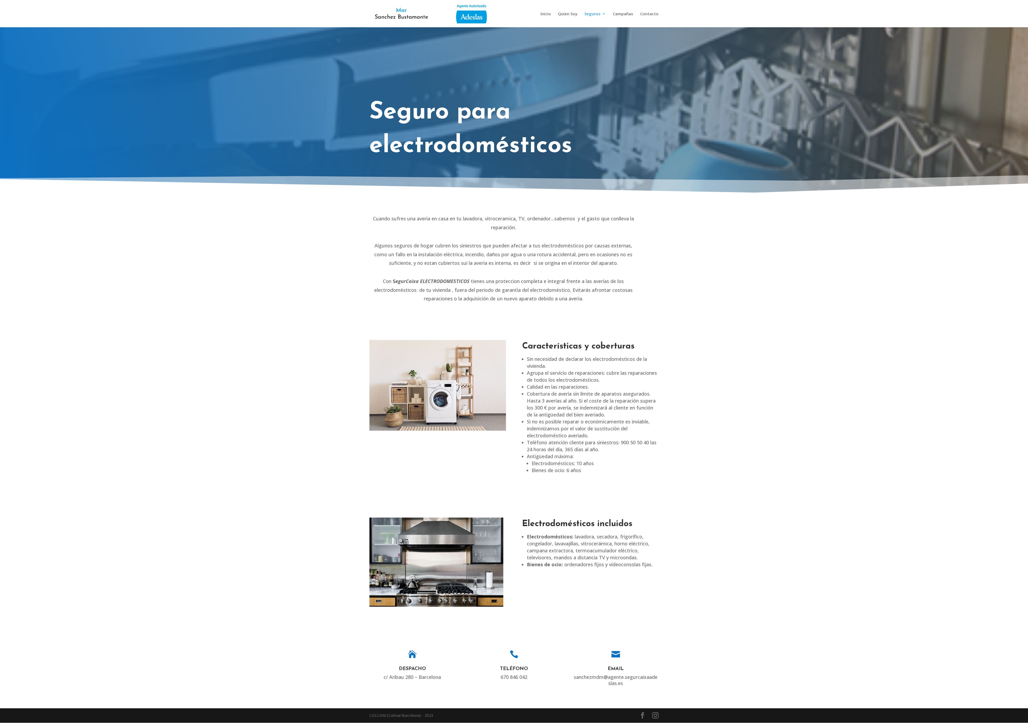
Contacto (649, 14)
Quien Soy (567, 14)
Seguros (592, 14)
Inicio (546, 14)
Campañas (623, 14)
